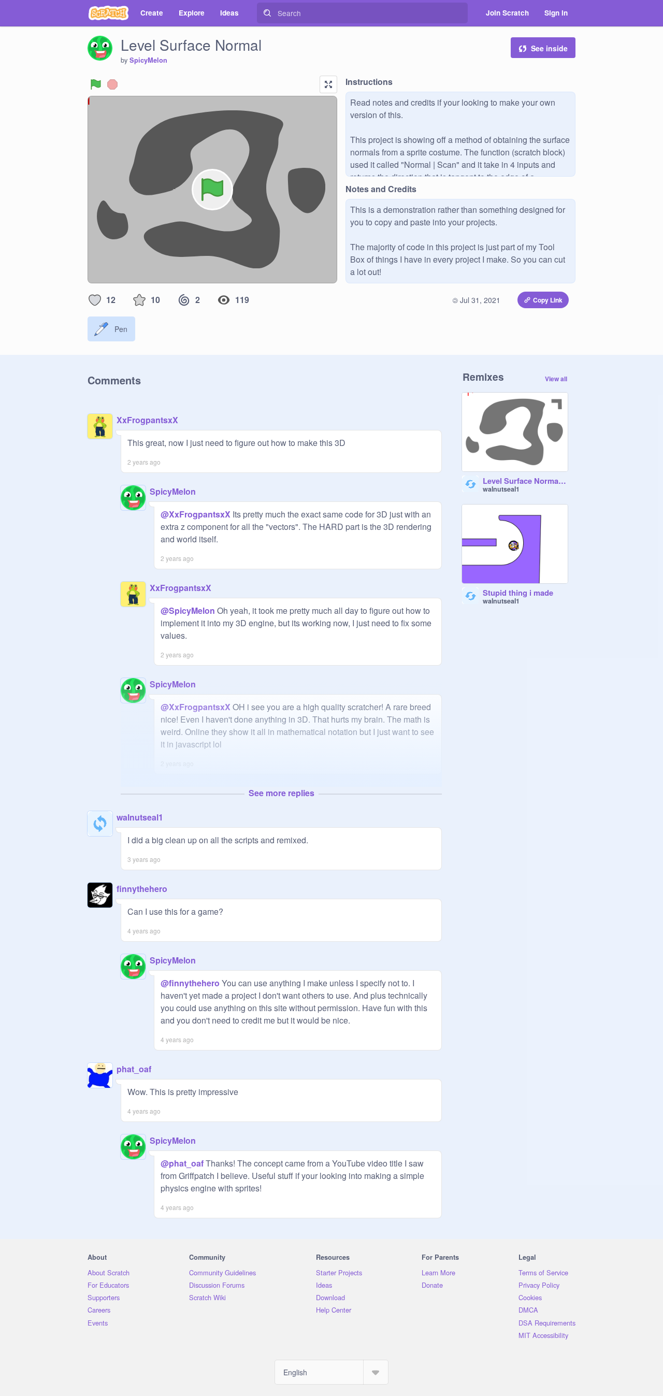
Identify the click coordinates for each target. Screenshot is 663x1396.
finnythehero (142, 889)
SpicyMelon (148, 60)
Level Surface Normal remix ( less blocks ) (525, 481)
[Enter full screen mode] (328, 84)
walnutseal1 (140, 817)
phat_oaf (134, 1069)
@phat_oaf (182, 1163)
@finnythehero (190, 983)
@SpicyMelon (188, 610)
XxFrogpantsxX (147, 420)
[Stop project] (112, 84)
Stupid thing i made (518, 593)
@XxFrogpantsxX (195, 514)
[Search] (267, 13)
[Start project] (96, 84)
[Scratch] (108, 13)
